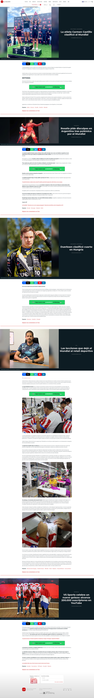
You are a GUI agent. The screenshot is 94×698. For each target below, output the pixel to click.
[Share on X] (28, 63)
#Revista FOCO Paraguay (31, 568)
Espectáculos (76, 125)
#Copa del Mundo (60, 568)
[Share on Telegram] (36, 63)
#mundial (45, 666)
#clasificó (41, 107)
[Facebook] (64, 690)
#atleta (28, 107)
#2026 (42, 208)
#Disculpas (33, 208)
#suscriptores (34, 666)
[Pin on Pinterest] (40, 63)
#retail (50, 568)
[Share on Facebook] (24, 63)
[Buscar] (92, 2)
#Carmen (32, 107)
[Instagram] (68, 690)
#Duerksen (29, 319)
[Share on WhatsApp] (32, 63)
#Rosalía (28, 208)
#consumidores (68, 568)
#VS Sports (40, 666)
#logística (54, 568)
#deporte (49, 666)
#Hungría (38, 319)
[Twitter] (66, 690)
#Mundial (45, 107)
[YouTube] (71, 690)
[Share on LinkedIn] (44, 63)
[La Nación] (5, 1)
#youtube (29, 666)
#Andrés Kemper (40, 568)
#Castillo (36, 107)
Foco (76, 345)
